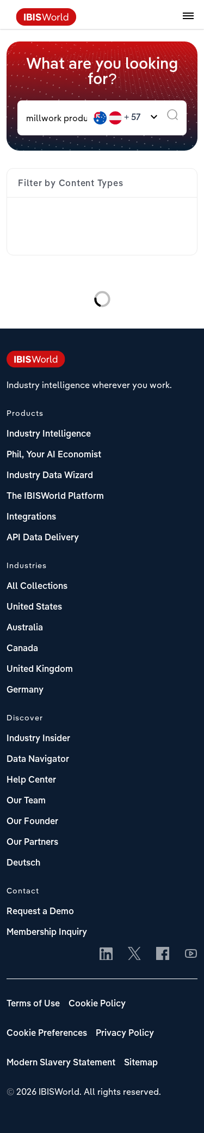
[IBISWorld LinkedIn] (106, 954)
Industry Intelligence (49, 434)
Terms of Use (33, 1004)
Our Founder (32, 822)
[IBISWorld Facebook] (162, 954)
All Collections (37, 586)
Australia (25, 628)
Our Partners (32, 842)
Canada (22, 649)
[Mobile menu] (188, 21)
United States (34, 607)
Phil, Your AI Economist (54, 455)
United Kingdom (40, 669)
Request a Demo (40, 912)
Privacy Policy (125, 1033)
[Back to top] (179, 1108)
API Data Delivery (43, 538)
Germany (25, 690)
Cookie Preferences (47, 1033)
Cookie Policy (97, 1004)
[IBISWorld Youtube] (190, 954)
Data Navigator (38, 759)
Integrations (31, 517)
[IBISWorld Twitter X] (134, 954)
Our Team (26, 801)
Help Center (31, 780)
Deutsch (23, 863)
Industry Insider (38, 739)
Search (172, 118)
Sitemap (141, 1063)
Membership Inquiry (47, 932)
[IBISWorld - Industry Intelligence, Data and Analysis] (46, 22)
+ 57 (132, 118)
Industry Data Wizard (50, 476)
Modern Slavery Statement (61, 1063)
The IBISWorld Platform (55, 496)
